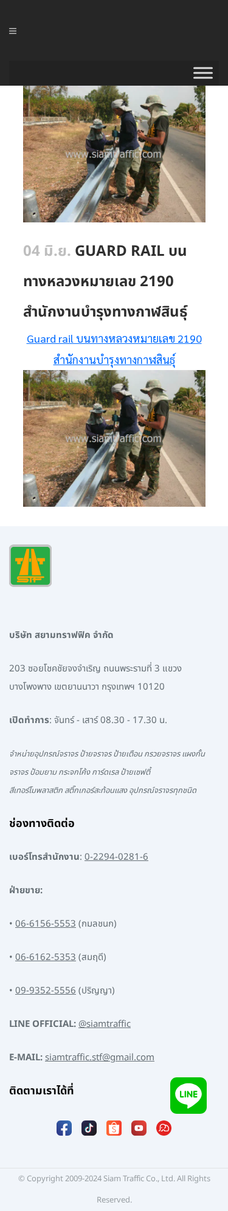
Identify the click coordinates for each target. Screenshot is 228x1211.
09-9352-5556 (45, 991)
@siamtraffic (104, 1024)
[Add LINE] (188, 1095)
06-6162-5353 (45, 957)
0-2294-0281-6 (116, 857)
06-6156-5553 (45, 924)
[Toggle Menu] (203, 73)
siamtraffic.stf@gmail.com (99, 1058)
